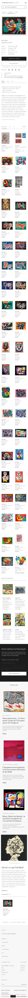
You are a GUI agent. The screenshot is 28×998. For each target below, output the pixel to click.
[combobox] (14, 7)
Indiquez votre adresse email (10, 660)
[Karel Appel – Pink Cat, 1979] (20, 433)
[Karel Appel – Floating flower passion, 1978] (7, 498)
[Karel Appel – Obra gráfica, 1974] (20, 454)
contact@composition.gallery (9, 934)
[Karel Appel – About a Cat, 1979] (20, 392)
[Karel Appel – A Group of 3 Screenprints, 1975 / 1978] (20, 138)
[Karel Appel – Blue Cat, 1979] (7, 285)
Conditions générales (20, 990)
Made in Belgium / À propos (8, 965)
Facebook (22, 968)
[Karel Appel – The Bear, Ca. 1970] (7, 392)
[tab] (4, 128)
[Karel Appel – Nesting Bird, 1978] (7, 325)
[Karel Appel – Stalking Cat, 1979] (20, 265)
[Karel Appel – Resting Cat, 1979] (7, 245)
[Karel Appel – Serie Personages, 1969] (7, 182)
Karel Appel (4, 40)
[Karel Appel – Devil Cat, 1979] (20, 245)
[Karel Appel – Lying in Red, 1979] (7, 369)
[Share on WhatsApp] (19, 69)
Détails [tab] (3, 81)
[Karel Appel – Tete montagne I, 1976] (7, 560)
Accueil (4, 12)
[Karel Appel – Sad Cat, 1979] (7, 265)
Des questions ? (14, 63)
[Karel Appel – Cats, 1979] (20, 182)
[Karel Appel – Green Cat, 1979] (7, 305)
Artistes (10, 12)
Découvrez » (4, 890)
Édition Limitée (11, 46)
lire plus (4, 733)
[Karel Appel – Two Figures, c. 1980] (7, 160)
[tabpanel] (14, 103)
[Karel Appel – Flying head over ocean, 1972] (7, 517)
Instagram (22, 965)
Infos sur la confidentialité (21, 996)
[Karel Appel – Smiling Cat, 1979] (20, 285)
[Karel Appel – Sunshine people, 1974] (20, 517)
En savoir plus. (20, 77)
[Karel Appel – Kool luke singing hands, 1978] (7, 477)
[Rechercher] (24, 7)
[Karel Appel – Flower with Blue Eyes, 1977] (20, 560)
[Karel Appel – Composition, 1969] (20, 160)
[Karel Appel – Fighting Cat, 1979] (20, 204)
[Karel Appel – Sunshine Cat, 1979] (20, 325)
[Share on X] (12, 69)
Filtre (24, 126)
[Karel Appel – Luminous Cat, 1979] (20, 225)
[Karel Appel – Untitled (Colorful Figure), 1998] (7, 138)
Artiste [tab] (8, 81)
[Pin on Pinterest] (15, 69)
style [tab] (12, 81)
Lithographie (11, 48)
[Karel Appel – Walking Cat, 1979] (20, 413)
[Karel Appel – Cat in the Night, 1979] (7, 225)
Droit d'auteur (6, 990)
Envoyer (23, 984)
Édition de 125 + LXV (12, 52)
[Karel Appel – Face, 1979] (20, 347)
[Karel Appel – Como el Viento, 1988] (20, 538)
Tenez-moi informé (14, 673)
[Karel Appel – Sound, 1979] (7, 347)
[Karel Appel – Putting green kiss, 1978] (7, 538)
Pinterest (22, 970)
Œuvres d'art (4, 972)
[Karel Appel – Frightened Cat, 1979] (7, 413)
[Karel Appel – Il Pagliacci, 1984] (7, 204)
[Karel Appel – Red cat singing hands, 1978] (20, 477)
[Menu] (25, 2)
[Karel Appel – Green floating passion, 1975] (20, 498)
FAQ (2, 968)
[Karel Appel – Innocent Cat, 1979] (7, 433)
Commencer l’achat (14, 58)
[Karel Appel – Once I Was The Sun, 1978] (7, 454)
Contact (3, 974)
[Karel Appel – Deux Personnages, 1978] (20, 369)
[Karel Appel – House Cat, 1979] (20, 305)
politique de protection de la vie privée (7, 994)
